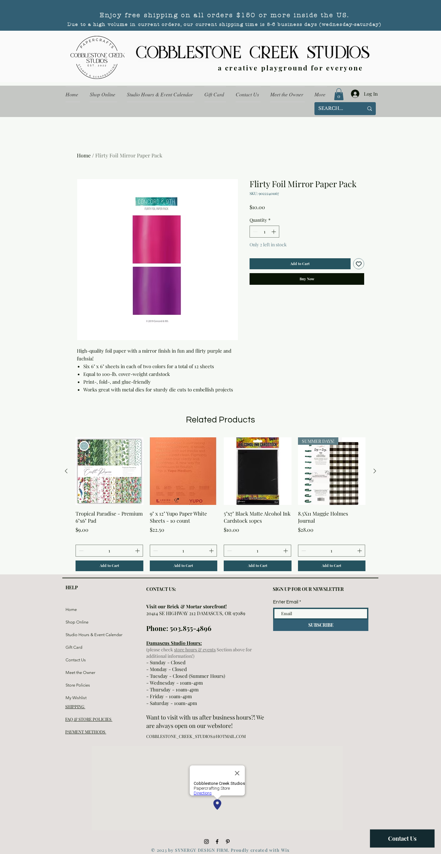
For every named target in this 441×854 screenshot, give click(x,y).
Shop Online (77, 622)
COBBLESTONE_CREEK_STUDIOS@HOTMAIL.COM (196, 736)
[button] (339, 94)
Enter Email (285, 602)
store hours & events (195, 649)
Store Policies (78, 685)
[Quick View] (109, 471)
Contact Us (76, 659)
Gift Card (74, 647)
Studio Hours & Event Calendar (81, 634)
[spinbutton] (264, 231)
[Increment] (274, 231)
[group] (220, 504)
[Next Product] (375, 471)
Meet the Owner (80, 672)
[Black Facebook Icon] (217, 841)
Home (84, 155)
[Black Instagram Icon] (206, 841)
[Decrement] (255, 231)
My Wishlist (76, 697)
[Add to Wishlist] (358, 264)
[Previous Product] (66, 471)
